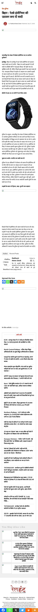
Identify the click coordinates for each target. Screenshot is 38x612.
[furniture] (19, 289)
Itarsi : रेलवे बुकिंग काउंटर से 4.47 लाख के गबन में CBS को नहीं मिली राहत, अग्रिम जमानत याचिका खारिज (18, 386)
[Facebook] (31, 260)
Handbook (14, 599)
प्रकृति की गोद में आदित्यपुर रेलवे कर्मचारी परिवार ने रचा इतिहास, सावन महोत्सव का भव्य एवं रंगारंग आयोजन (18, 460)
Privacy (8, 599)
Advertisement (14, 597)
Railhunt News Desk (15, 23)
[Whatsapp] (7, 281)
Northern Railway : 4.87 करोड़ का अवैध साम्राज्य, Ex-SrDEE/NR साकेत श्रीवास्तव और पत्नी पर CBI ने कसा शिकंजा (18, 415)
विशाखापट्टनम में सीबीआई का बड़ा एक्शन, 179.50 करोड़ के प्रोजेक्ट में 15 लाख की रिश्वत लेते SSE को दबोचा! (19, 480)
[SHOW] (19, 191)
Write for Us (22, 597)
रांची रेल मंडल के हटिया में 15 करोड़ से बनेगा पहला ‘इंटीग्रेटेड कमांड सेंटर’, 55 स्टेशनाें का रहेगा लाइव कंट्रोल (18, 424)
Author (5, 253)
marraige (15, 327)
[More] (23, 281)
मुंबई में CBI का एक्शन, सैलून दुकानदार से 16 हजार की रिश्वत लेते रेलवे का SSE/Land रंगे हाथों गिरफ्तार (18, 405)
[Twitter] (33, 260)
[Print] (19, 281)
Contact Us (30, 599)
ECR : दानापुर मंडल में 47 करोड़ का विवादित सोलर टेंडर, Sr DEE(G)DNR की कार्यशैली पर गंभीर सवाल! (18, 342)
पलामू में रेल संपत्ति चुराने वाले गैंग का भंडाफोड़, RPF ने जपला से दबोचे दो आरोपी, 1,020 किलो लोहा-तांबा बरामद (18, 359)
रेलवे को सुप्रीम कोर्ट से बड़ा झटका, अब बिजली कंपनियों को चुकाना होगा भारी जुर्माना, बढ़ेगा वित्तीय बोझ (17, 489)
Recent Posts (14, 253)
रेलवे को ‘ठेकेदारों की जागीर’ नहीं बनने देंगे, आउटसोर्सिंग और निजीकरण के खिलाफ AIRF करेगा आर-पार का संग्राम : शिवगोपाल (18, 451)
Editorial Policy (30, 597)
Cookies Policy (22, 599)
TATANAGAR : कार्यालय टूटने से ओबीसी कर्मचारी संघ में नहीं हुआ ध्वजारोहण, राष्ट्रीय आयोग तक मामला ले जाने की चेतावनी (19, 470)
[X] (11, 281)
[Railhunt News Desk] (7, 266)
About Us (6, 597)
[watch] (19, 130)
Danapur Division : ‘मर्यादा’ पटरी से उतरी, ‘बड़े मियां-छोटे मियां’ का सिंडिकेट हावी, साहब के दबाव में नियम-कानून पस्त (18, 441)
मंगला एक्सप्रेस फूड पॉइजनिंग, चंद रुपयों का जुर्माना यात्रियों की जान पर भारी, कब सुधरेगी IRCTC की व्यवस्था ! (18, 369)
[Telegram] (15, 281)
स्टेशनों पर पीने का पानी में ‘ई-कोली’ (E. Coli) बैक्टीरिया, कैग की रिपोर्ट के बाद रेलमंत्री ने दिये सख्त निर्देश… (18, 499)
